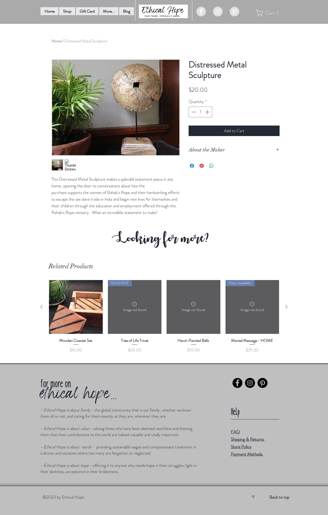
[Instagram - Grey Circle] (218, 11)
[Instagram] (250, 383)
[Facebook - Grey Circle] (201, 11)
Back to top (279, 497)
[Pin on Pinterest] (202, 166)
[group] (164, 319)
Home (56, 41)
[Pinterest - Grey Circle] (234, 11)
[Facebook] (237, 383)
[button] (109, 11)
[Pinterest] (263, 383)
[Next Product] (286, 307)
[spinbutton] (200, 112)
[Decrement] (193, 112)
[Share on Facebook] (192, 166)
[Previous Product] (41, 307)
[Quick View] (76, 307)
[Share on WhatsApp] (211, 166)
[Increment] (208, 112)
